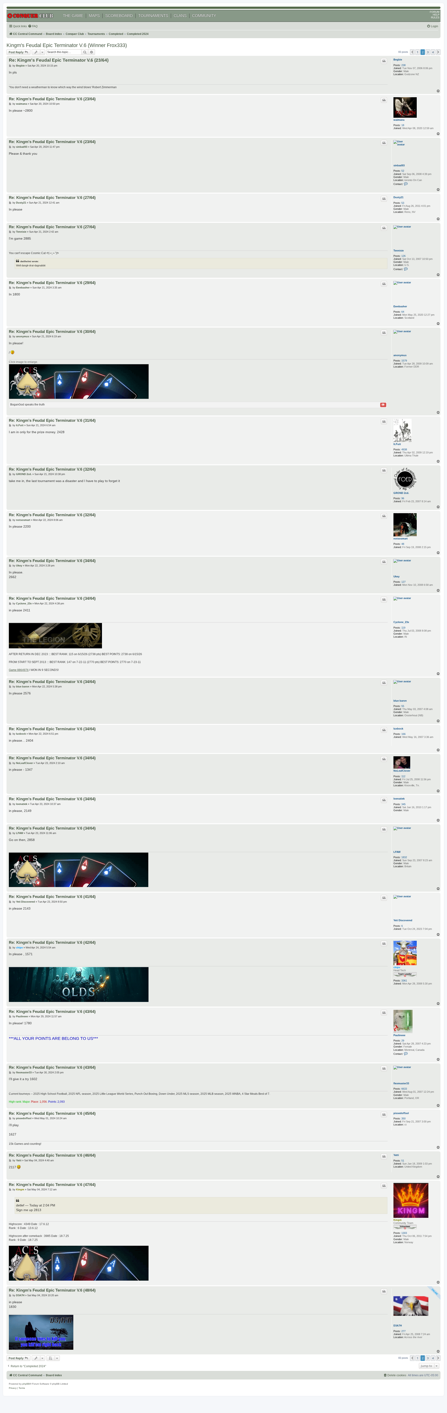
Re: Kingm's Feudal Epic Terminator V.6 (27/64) (52, 197)
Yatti (396, 1155)
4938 (404, 449)
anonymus (399, 355)
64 (402, 311)
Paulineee (399, 1035)
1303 (404, 1233)
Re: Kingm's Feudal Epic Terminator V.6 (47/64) (52, 1184)
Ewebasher (400, 306)
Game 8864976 (19, 670)
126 (403, 255)
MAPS (94, 15)
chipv (396, 967)
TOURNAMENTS (153, 15)
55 (402, 706)
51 (402, 1160)
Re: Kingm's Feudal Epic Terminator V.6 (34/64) (52, 561)
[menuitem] (32, 26)
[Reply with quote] (384, 61)
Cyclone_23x (401, 622)
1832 (404, 857)
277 (403, 1331)
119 (403, 627)
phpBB (26, 1384)
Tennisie (398, 250)
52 (402, 170)
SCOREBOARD (119, 15)
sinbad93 (399, 165)
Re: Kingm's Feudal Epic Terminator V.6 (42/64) (52, 942)
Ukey (396, 576)
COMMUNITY (204, 15)
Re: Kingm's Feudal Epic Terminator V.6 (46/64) (52, 1155)
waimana (398, 119)
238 (403, 65)
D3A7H (397, 1325)
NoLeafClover (401, 770)
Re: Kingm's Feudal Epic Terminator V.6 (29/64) (52, 283)
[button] (412, 52)
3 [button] (428, 52)
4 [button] (433, 52)
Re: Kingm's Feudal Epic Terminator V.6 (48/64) (52, 1290)
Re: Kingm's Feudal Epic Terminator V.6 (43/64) (52, 1011)
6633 (404, 1088)
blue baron (400, 700)
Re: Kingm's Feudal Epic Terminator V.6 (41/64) (52, 896)
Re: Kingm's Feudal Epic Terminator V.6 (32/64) (52, 469)
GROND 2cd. (401, 493)
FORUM (434, 11)
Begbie (397, 59)
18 (402, 125)
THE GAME (73, 15)
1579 (404, 360)
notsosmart (400, 538)
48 (402, 543)
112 (403, 776)
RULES (435, 17)
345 (403, 804)
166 (403, 734)
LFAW (396, 851)
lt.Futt (397, 444)
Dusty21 (398, 197)
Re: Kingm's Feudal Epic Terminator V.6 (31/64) (52, 420)
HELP (436, 14)
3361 (404, 980)
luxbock (398, 728)
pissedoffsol (401, 1113)
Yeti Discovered (402, 920)
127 (403, 581)
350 (403, 1118)
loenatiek (399, 798)
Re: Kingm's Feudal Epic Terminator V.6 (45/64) (52, 1113)
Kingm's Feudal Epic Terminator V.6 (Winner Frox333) (67, 45)
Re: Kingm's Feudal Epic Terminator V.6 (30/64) (52, 331)
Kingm (397, 1220)
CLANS (180, 15)
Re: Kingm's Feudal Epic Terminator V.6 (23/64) (58, 60)
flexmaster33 (401, 1083)
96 (402, 498)
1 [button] (417, 52)
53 (402, 202)
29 (402, 1040)
